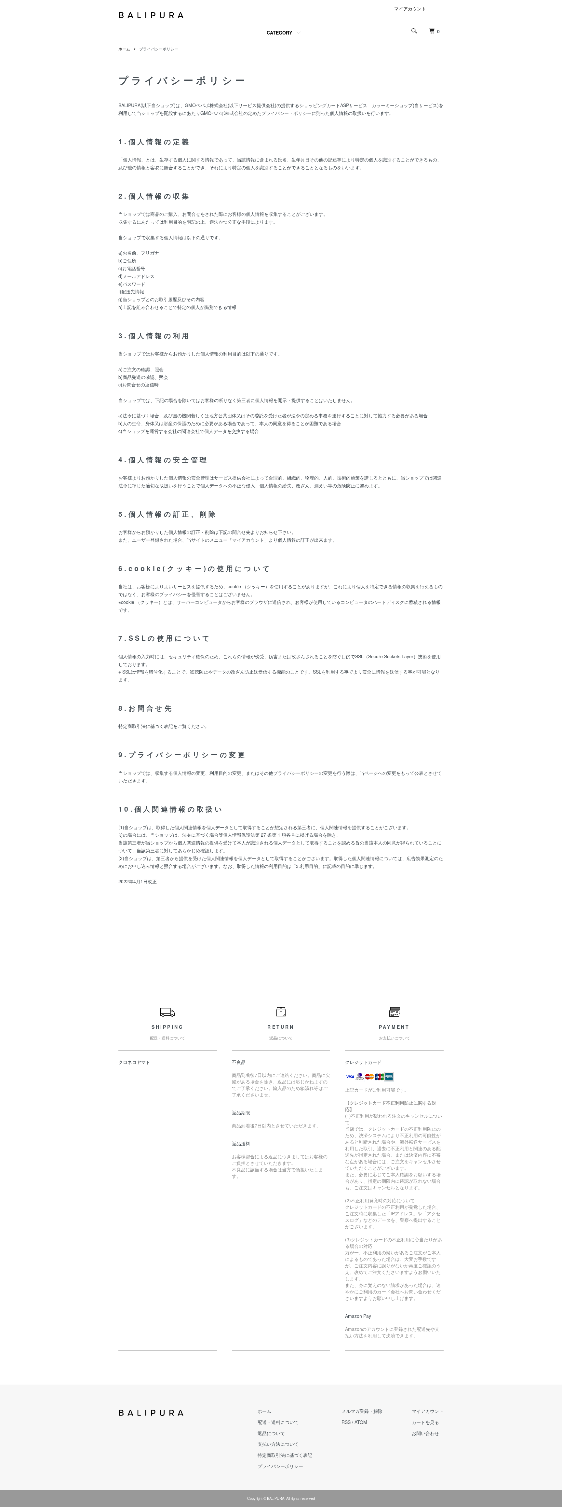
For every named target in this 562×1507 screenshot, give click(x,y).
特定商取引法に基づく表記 (285, 1455)
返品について (271, 1433)
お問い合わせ (425, 1433)
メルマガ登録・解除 (361, 1411)
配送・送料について (278, 1422)
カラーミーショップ (392, 105)
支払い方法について (278, 1444)
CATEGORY (279, 32)
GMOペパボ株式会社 (206, 105)
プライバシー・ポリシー (286, 113)
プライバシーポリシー (280, 1466)
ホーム (124, 48)
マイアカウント (410, 8)
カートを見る (425, 1422)
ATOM (361, 1422)
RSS (346, 1422)
